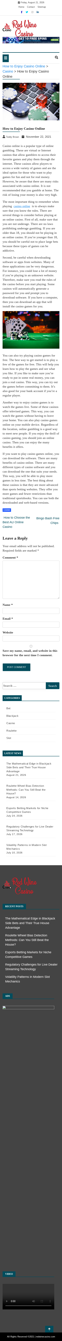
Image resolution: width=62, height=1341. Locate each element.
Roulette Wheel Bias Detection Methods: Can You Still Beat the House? (27, 940)
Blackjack (12, 715)
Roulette (11, 730)
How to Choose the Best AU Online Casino (16, 522)
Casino (6, 510)
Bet (8, 708)
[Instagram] (32, 12)
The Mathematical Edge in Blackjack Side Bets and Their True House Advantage (30, 923)
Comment (10, 557)
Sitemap (42, 7)
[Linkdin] (38, 12)
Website (8, 632)
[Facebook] (22, 12)
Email (8, 618)
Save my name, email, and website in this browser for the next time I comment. (30, 653)
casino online (22, 206)
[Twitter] (27, 12)
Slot (8, 738)
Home (21, 7)
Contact (31, 7)
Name (8, 605)
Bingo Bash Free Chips (47, 521)
